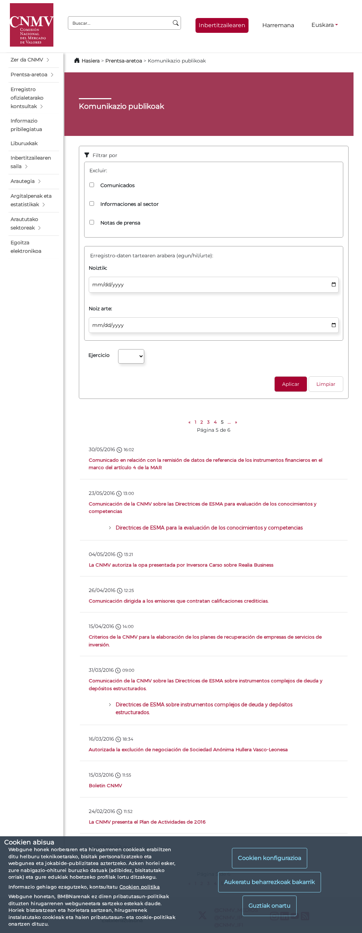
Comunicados (117, 185)
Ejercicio (99, 355)
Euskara (322, 25)
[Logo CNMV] (32, 25)
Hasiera (91, 61)
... (229, 422)
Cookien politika (139, 887)
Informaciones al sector (129, 204)
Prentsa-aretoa (124, 61)
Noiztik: (98, 268)
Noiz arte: (100, 308)
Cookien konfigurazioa (269, 858)
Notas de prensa (120, 223)
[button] (33, 60)
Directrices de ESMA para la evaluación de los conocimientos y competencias (209, 528)
